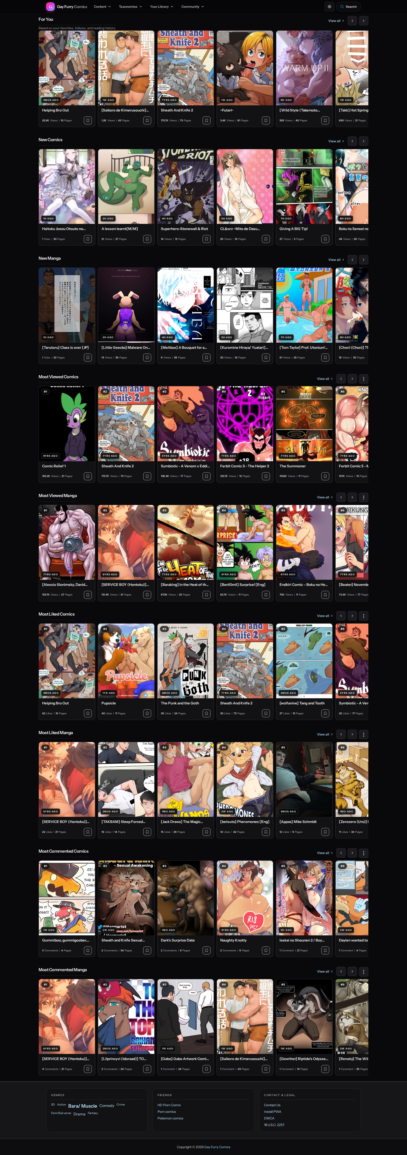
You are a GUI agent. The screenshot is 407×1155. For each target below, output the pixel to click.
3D (53, 1104)
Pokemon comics (170, 1118)
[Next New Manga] (363, 259)
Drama (79, 1114)
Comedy (106, 1105)
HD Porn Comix (169, 1105)
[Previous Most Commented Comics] (341, 853)
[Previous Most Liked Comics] (341, 616)
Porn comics (167, 1112)
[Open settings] (329, 6)
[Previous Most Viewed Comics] (341, 378)
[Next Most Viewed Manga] (352, 497)
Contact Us (272, 1105)
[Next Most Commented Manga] (352, 971)
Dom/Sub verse (61, 1113)
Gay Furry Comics (217, 1147)
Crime (121, 1104)
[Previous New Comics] (352, 141)
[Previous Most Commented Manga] (341, 971)
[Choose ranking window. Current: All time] (363, 379)
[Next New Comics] (363, 141)
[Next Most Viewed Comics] (352, 378)
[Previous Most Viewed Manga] (341, 497)
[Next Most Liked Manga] (352, 734)
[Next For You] (363, 20)
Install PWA (272, 1112)
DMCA (269, 1118)
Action (61, 1104)
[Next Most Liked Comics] (352, 616)
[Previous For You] (352, 20)
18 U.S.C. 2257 (274, 1125)
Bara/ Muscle (82, 1106)
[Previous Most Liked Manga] (341, 734)
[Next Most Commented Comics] (352, 853)
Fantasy (93, 1113)
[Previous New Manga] (352, 259)
